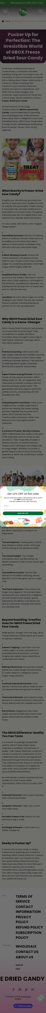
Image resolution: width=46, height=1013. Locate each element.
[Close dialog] (44, 488)
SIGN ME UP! (23, 513)
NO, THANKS (23, 519)
